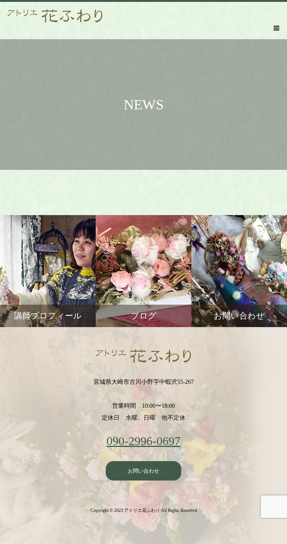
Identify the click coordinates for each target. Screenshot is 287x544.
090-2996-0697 (143, 441)
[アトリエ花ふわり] (143, 356)
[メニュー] (276, 28)
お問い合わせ (143, 471)
